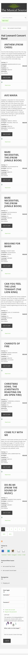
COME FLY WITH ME (13, 434)
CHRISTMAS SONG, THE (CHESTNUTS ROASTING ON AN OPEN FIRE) (13, 389)
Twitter (9, 555)
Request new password (11, 612)
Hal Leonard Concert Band (9, 570)
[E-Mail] (23, 551)
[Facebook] (4, 551)
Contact (19, 555)
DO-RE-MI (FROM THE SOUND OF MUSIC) (10, 489)
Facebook (4, 555)
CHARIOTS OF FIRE (12, 345)
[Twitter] (9, 551)
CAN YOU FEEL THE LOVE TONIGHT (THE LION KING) (12, 288)
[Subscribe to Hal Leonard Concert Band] (14, 541)
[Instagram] (14, 551)
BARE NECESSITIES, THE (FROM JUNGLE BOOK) (13, 156)
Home (4, 28)
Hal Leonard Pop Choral (9, 566)
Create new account (10, 609)
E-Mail (23, 555)
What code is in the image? (12, 628)
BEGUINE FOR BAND (12, 245)
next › (4, 534)
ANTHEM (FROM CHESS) (13, 46)
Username (6, 595)
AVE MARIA (10, 95)
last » (10, 534)
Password (6, 602)
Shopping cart (6, 583)
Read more (7, 85)
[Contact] (19, 551)
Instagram (14, 555)
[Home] (14, 7)
